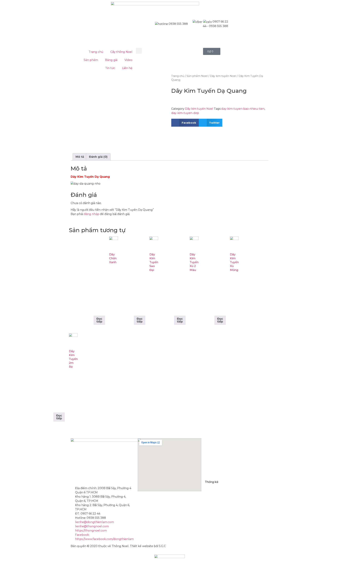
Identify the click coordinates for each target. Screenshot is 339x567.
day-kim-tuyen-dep (185, 113)
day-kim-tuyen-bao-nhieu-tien (242, 108)
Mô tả (80, 156)
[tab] (80, 157)
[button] (139, 51)
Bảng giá (111, 60)
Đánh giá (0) (98, 156)
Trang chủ (96, 52)
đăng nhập (91, 214)
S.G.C (162, 546)
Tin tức (110, 68)
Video (128, 60)
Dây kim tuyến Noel (223, 76)
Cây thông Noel (121, 52)
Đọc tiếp (99, 320)
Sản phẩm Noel (197, 76)
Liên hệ (127, 68)
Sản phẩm (91, 60)
